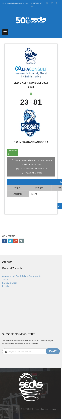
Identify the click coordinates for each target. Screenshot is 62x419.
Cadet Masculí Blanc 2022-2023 (30, 160)
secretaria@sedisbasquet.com (16, 3)
